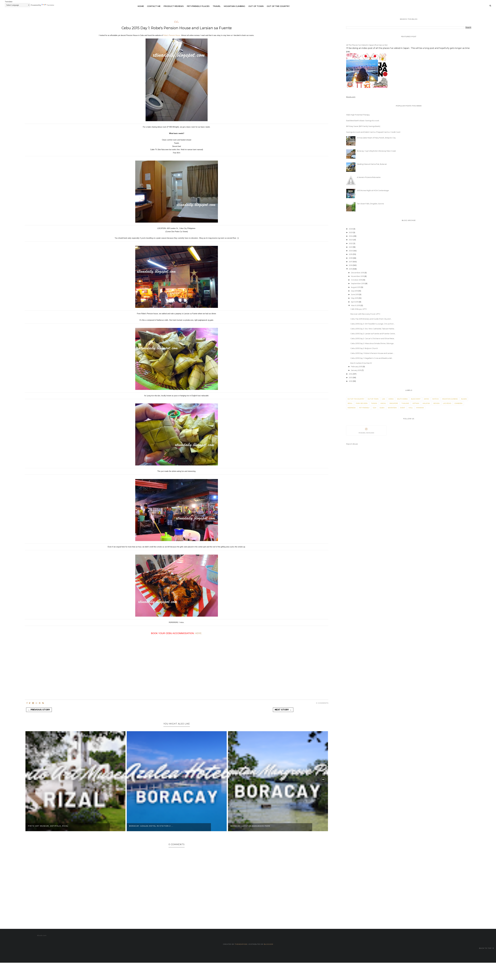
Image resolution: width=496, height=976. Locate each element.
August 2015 (356, 287)
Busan (464, 399)
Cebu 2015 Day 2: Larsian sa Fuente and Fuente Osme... (373, 334)
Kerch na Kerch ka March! (361, 363)
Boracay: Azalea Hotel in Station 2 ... (50, 826)
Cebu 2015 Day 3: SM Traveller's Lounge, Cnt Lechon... (372, 324)
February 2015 (357, 366)
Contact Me (153, 6)
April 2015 (355, 302)
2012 (351, 381)
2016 (351, 265)
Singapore (393, 403)
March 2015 (356, 305)
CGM (374, 408)
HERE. (198, 633)
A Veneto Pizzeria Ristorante (369, 177)
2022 (351, 243)
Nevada (436, 403)
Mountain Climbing (234, 6)
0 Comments (322, 703)
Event (402, 408)
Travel (217, 6)
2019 (351, 254)
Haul (411, 408)
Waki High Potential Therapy (358, 115)
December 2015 (358, 273)
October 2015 (357, 280)
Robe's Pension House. (172, 35)
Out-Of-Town (373, 399)
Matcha (435, 399)
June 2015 (355, 294)
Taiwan (374, 403)
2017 (351, 262)
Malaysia (426, 403)
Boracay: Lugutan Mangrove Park (149, 826)
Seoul (350, 403)
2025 (351, 232)
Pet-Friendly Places (198, 6)
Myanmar (420, 408)
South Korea (402, 399)
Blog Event (415, 399)
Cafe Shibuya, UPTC (358, 309)
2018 (351, 258)
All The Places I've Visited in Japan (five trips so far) (367, 45)
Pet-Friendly (364, 408)
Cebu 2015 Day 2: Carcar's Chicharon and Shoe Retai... (372, 338)
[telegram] (33, 703)
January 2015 (356, 370)
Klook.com (350, 97)
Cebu (176, 22)
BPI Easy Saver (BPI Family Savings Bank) (363, 126)
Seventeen (392, 408)
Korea (391, 399)
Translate (50, 5)
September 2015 (358, 283)
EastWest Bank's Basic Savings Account (362, 120)
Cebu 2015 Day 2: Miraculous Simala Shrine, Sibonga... (372, 343)
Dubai (382, 408)
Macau (383, 403)
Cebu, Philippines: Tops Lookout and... (253, 826)
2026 (351, 229)
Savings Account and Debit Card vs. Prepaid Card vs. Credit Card (373, 132)
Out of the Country (278, 6)
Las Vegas (447, 403)
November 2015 (357, 276)
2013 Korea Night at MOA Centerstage (373, 190)
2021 (351, 247)
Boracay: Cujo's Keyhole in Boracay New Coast (376, 151)
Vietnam (415, 403)
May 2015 (355, 298)
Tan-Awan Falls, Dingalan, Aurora (370, 204)
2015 (351, 269)
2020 (351, 251)
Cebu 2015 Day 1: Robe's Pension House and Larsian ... (372, 353)
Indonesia (352, 408)
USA (383, 399)
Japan (426, 399)
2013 (351, 377)
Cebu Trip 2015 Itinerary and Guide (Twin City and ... (371, 319)
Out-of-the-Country (356, 399)
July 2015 (354, 291)
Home (141, 6)
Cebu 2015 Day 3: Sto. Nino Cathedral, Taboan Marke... (372, 329)
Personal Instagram (366, 433)
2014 (351, 374)
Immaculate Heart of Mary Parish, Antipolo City (376, 138)
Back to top (485, 948)
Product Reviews (174, 6)
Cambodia (458, 403)
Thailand (405, 403)
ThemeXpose (241, 944)
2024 (351, 236)
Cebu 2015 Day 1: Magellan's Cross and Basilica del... (371, 358)
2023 (351, 240)
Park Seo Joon (361, 403)
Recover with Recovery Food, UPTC (365, 314)
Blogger (268, 944)
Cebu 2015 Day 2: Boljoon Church (364, 348)
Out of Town (256, 6)
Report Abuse (352, 444)
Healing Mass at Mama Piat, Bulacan (372, 164)
